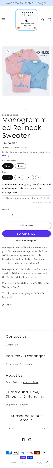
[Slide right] (33, 109)
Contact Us (12, 345)
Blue (7, 166)
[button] (3, 19)
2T (19, 177)
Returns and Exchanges (19, 364)
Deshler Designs (22, 463)
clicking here (30, 382)
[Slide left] (20, 109)
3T (29, 177)
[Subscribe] (43, 428)
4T (39, 177)
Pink (20, 166)
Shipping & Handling (17, 405)
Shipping (5, 147)
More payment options (26, 241)
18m (7, 177)
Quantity (6, 209)
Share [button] (9, 305)
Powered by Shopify (35, 463)
